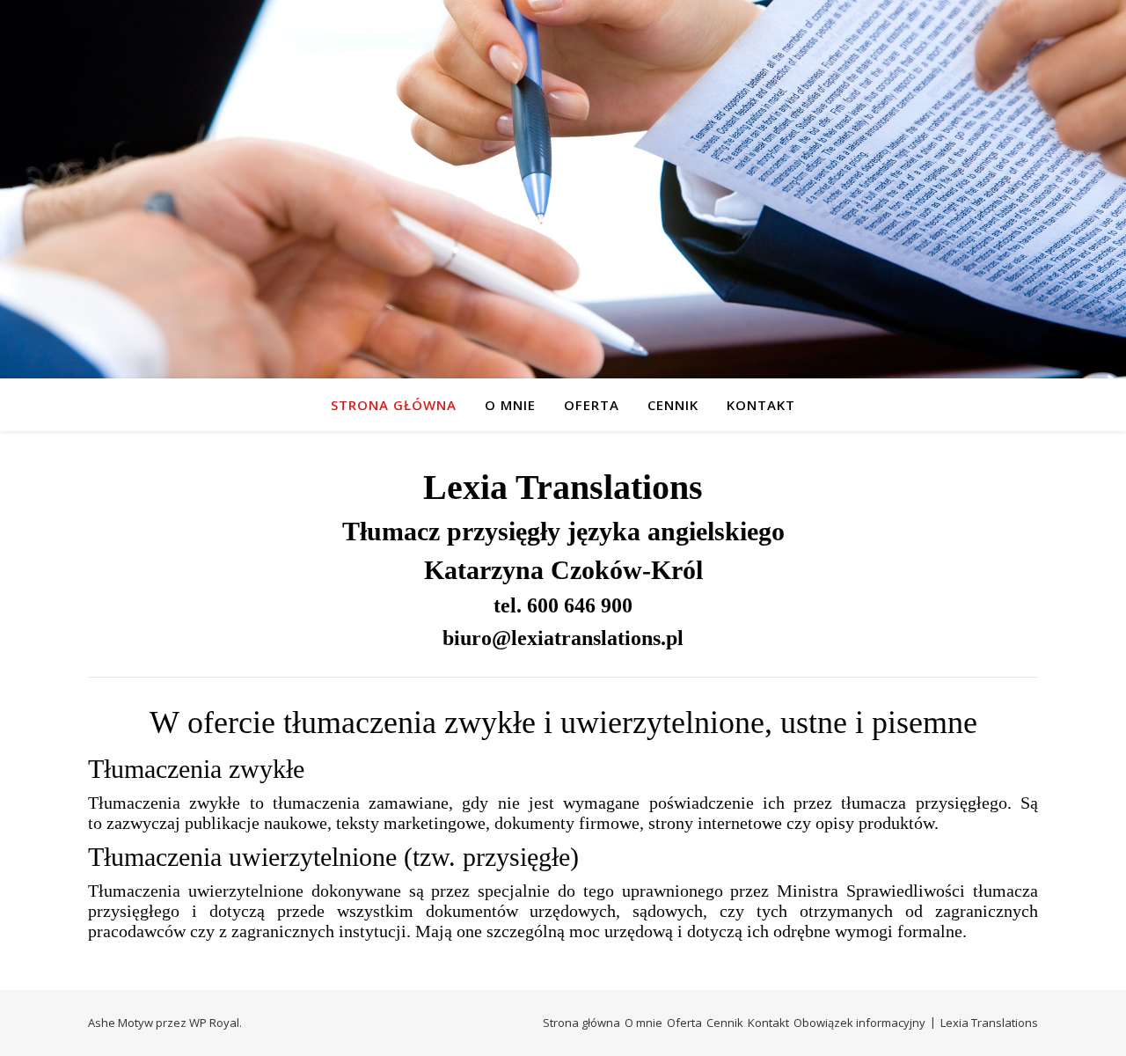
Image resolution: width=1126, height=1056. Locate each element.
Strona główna (394, 405)
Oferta (591, 405)
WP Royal (214, 1022)
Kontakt (761, 405)
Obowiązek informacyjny (859, 1022)
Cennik (672, 405)
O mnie (510, 405)
